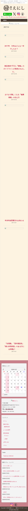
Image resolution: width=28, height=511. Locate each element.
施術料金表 (7, 426)
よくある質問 (6, 430)
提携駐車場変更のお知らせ (10, 481)
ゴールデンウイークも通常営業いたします (14, 476)
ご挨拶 (5, 439)
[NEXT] (24, 369)
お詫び (5, 492)
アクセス (6, 435)
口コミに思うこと (7, 465)
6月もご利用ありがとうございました (12, 497)
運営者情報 (6, 433)
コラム (5, 445)
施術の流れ (6, 424)
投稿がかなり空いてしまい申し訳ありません (14, 486)
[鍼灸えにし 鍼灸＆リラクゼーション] (14, 10)
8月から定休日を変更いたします (11, 471)
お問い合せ (6, 442)
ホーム (5, 421)
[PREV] (3, 369)
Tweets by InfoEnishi (8, 456)
